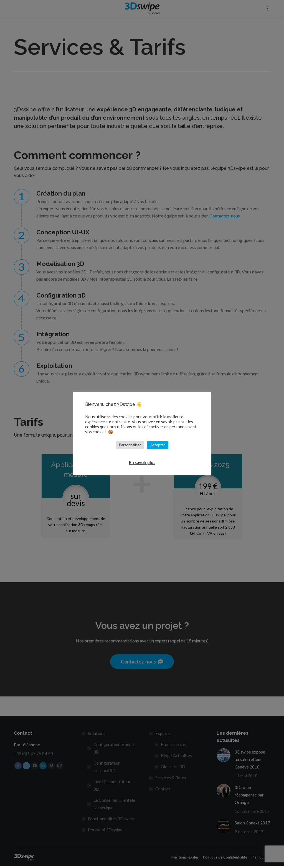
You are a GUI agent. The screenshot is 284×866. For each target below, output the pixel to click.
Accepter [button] (157, 445)
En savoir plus (142, 462)
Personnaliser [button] (130, 445)
